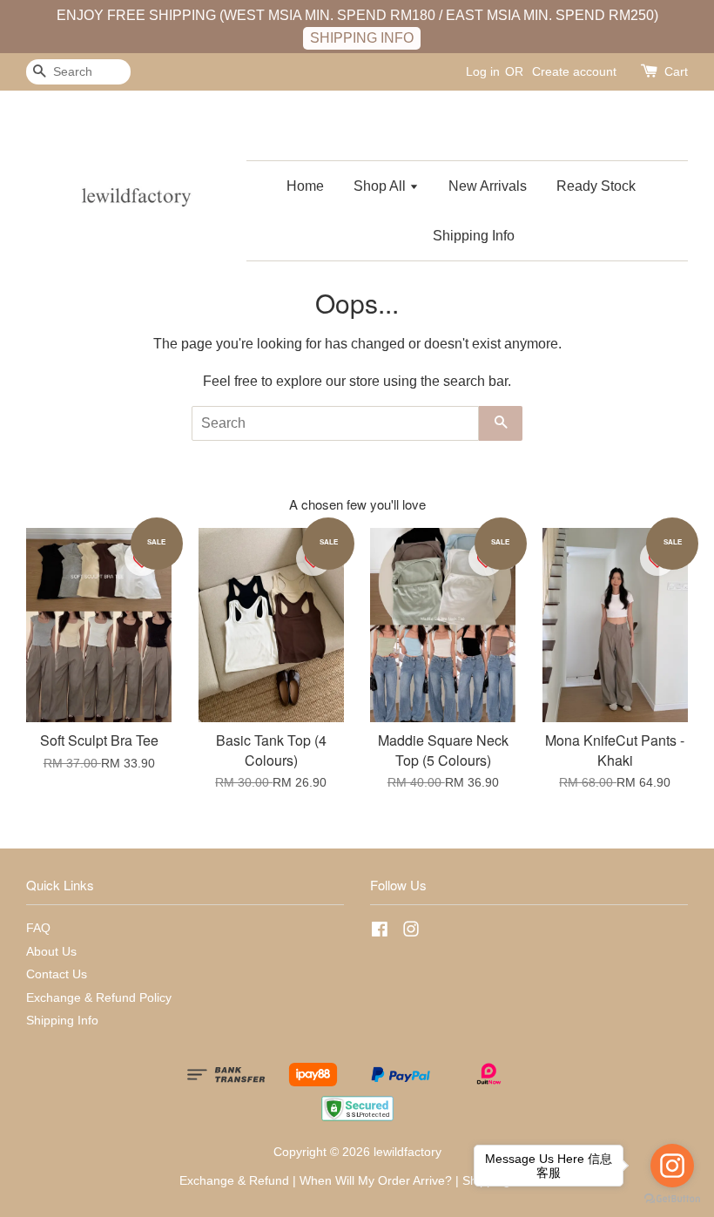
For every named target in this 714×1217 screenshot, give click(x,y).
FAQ (38, 928)
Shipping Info (474, 235)
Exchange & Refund (234, 1180)
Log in (483, 71)
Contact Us (56, 974)
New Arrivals (487, 186)
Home (305, 186)
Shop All (381, 186)
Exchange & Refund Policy (99, 997)
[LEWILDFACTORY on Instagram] (411, 932)
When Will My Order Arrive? (376, 1180)
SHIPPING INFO (362, 37)
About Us (51, 951)
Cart (676, 71)
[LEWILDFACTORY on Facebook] (379, 932)
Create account (574, 71)
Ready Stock (596, 186)
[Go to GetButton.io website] (672, 1199)
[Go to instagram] (672, 1165)
